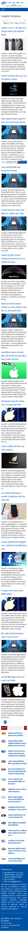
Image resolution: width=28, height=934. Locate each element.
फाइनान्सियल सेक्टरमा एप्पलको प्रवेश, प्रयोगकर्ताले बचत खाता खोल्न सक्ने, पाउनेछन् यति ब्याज (13, 356)
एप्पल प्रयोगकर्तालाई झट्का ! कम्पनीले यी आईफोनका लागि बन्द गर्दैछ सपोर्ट (13, 497)
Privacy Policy (17, 918)
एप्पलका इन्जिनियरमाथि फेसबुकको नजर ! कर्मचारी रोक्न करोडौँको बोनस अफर (14, 546)
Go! (25, 20)
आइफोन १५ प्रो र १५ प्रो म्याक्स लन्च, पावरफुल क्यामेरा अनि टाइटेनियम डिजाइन (13, 31)
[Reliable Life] (14, 162)
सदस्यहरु (6, 921)
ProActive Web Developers (10, 926)
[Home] (12, 2)
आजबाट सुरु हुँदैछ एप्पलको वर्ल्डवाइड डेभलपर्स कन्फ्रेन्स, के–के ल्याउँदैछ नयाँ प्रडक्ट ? (13, 259)
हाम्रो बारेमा (6, 918)
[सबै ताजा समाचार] (25, 728)
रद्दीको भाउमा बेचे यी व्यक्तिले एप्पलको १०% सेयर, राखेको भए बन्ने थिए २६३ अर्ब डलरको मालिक (13, 307)
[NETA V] (14, 5)
